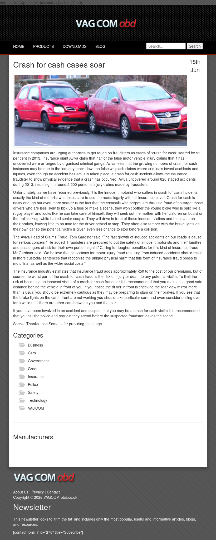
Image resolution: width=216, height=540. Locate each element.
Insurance (36, 376)
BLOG (100, 46)
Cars (32, 352)
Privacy (38, 492)
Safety (33, 392)
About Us (20, 492)
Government (38, 360)
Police (33, 384)
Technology (37, 400)
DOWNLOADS (74, 46)
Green (33, 368)
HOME (18, 46)
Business (35, 345)
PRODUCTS (43, 46)
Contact (53, 492)
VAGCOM (36, 408)
